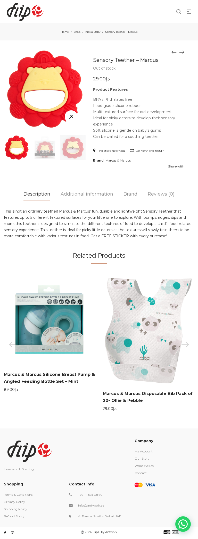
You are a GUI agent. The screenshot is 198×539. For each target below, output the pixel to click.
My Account (144, 451)
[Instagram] (12, 532)
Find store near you (111, 151)
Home (65, 31)
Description (36, 194)
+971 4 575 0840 (90, 494)
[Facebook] (5, 532)
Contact (141, 473)
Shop (77, 31)
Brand (130, 194)
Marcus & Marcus (118, 160)
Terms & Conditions (18, 494)
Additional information (87, 194)
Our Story (142, 458)
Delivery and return (150, 151)
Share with (176, 166)
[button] (183, 524)
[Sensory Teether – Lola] (181, 52)
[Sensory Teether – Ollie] (174, 52)
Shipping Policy (15, 509)
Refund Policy (14, 516)
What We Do (144, 466)
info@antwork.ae (91, 505)
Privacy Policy (14, 502)
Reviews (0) (161, 194)
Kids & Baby (92, 31)
